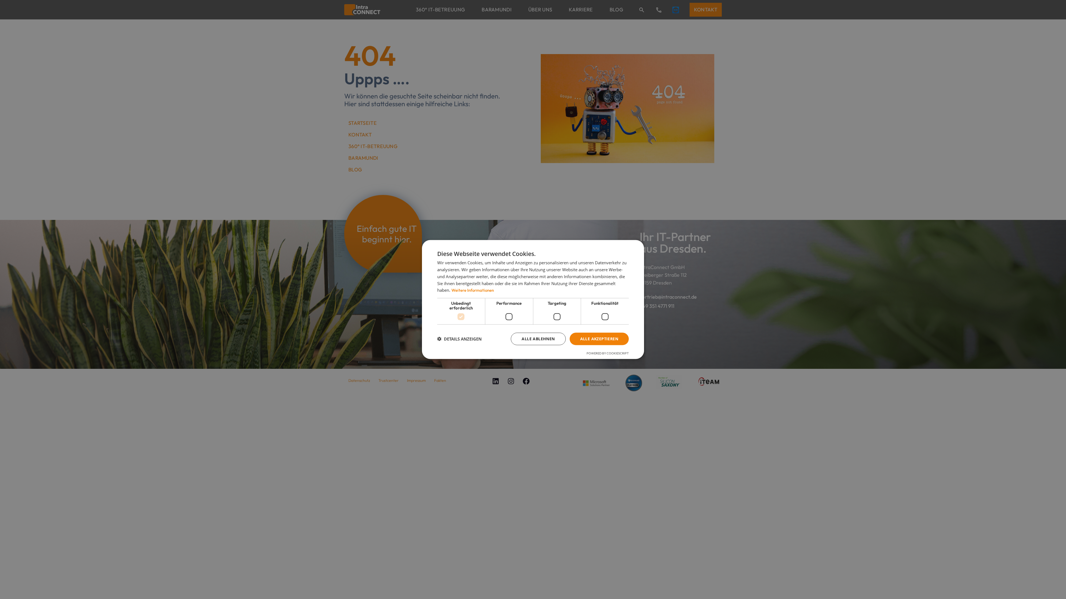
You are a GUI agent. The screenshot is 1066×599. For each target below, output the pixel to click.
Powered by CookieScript (608, 353)
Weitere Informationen (472, 290)
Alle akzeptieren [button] (599, 338)
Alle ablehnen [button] (538, 338)
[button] (459, 338)
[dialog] (533, 299)
